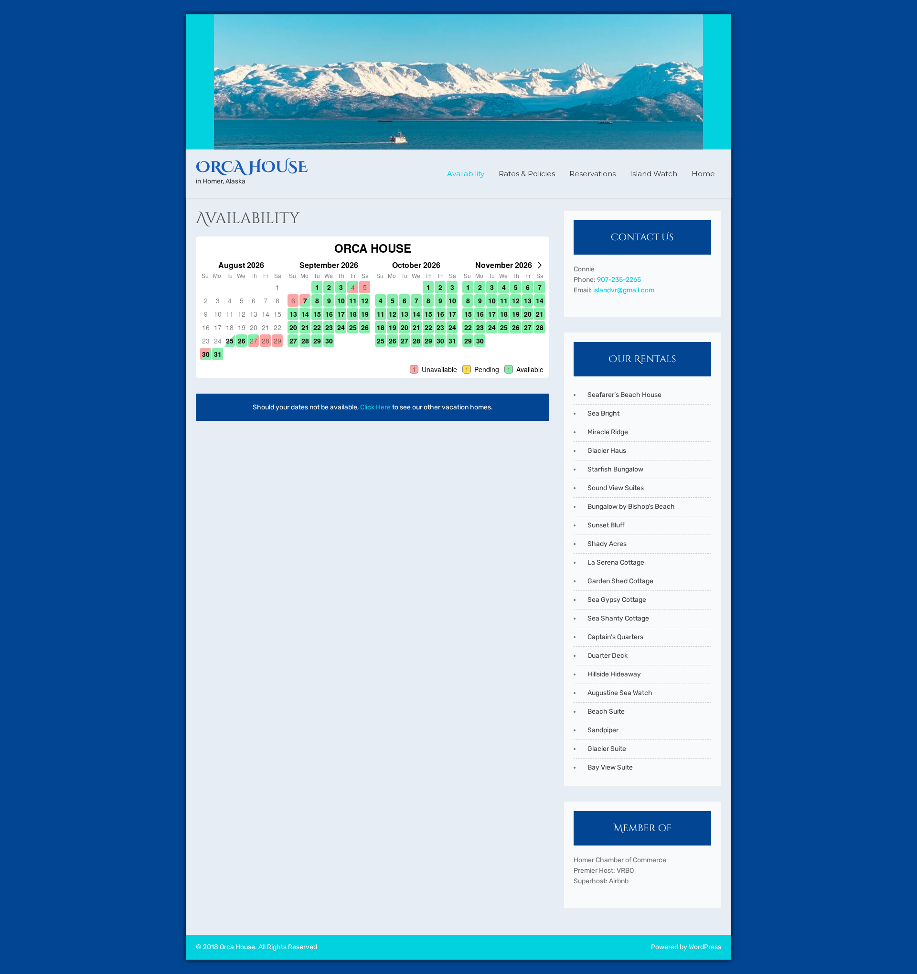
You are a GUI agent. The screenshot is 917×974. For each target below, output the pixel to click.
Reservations (592, 173)
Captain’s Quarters (615, 637)
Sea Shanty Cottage (618, 618)
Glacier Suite (606, 749)
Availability (465, 173)
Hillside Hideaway (614, 674)
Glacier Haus (606, 451)
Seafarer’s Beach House (624, 395)
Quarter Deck (607, 656)
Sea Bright (603, 413)
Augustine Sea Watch (619, 693)
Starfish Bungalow (615, 469)
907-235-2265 (619, 280)
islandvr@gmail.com (623, 290)
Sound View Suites (615, 488)
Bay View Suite (610, 767)
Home (703, 173)
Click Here (375, 407)
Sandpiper (602, 730)
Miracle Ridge (607, 432)
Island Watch (653, 173)
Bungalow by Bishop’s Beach (631, 507)
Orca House (252, 167)
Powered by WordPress (686, 947)
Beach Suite (606, 711)
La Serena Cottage (615, 562)
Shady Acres (607, 544)
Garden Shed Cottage (620, 581)
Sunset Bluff (606, 525)
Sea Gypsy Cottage (616, 600)
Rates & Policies (527, 173)
